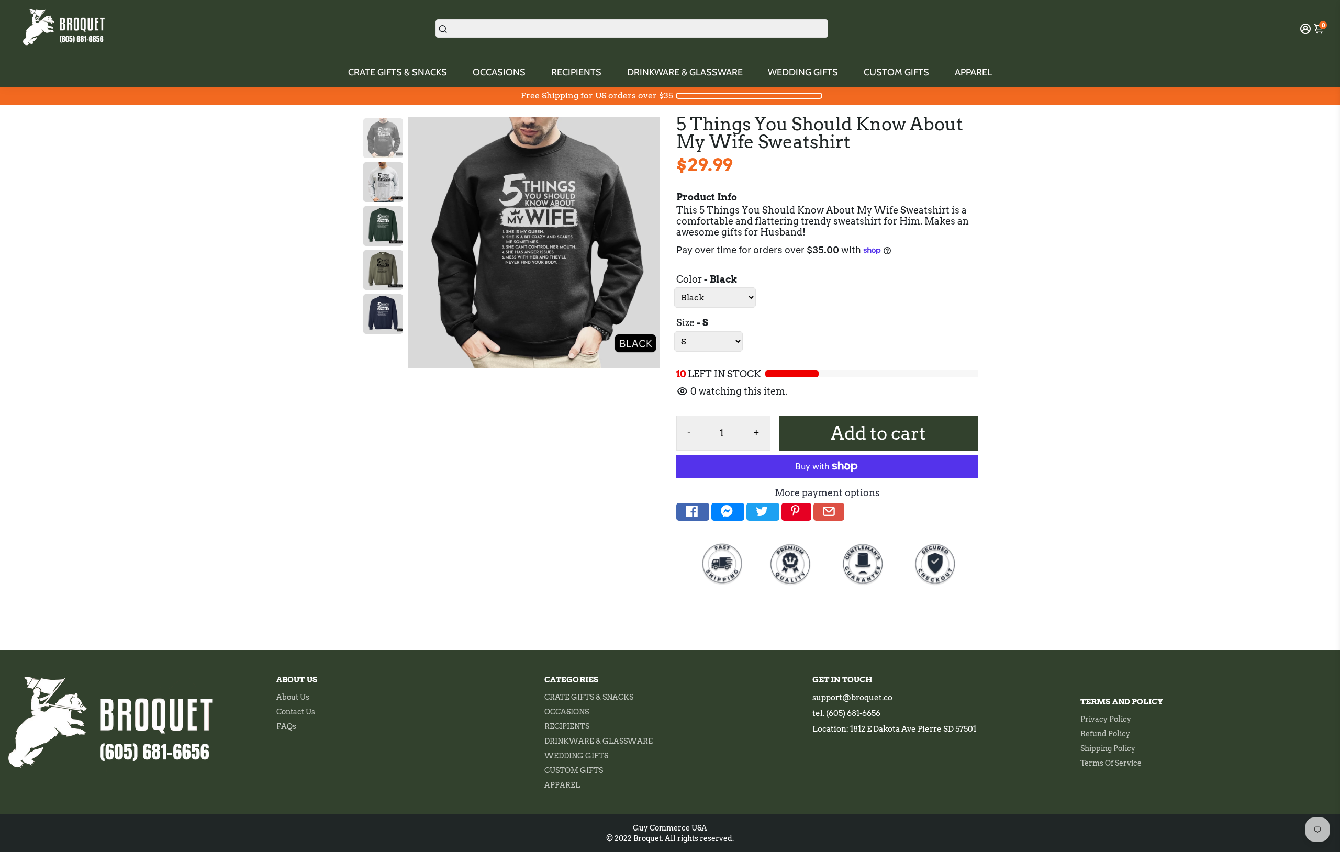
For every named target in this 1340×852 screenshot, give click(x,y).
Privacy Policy (1105, 719)
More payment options (827, 492)
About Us (292, 697)
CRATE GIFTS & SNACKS (397, 72)
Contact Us (295, 712)
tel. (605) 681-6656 (846, 713)
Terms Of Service (1111, 763)
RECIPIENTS (576, 72)
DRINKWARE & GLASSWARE (685, 72)
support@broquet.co (852, 697)
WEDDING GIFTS (803, 72)
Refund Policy (1105, 734)
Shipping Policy (1107, 748)
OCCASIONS (499, 72)
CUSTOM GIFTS (896, 72)
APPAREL (973, 72)
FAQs (286, 726)
